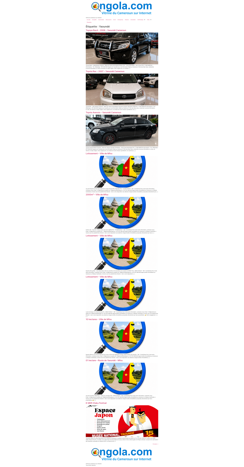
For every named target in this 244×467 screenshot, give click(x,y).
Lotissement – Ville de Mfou (99, 153)
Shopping (89, 22)
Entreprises (120, 19)
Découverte (108, 19)
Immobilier (133, 19)
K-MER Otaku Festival (96, 403)
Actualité (94, 19)
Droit (114, 19)
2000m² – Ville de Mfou (97, 194)
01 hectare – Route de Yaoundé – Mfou (104, 360)
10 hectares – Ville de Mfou (99, 319)
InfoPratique (140, 19)
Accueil (88, 19)
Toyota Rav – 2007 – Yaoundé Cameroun (105, 71)
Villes (148, 19)
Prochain (155, 444)
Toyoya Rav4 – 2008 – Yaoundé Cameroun (106, 30)
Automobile (101, 19)
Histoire (127, 19)
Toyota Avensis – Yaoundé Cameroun (103, 112)
